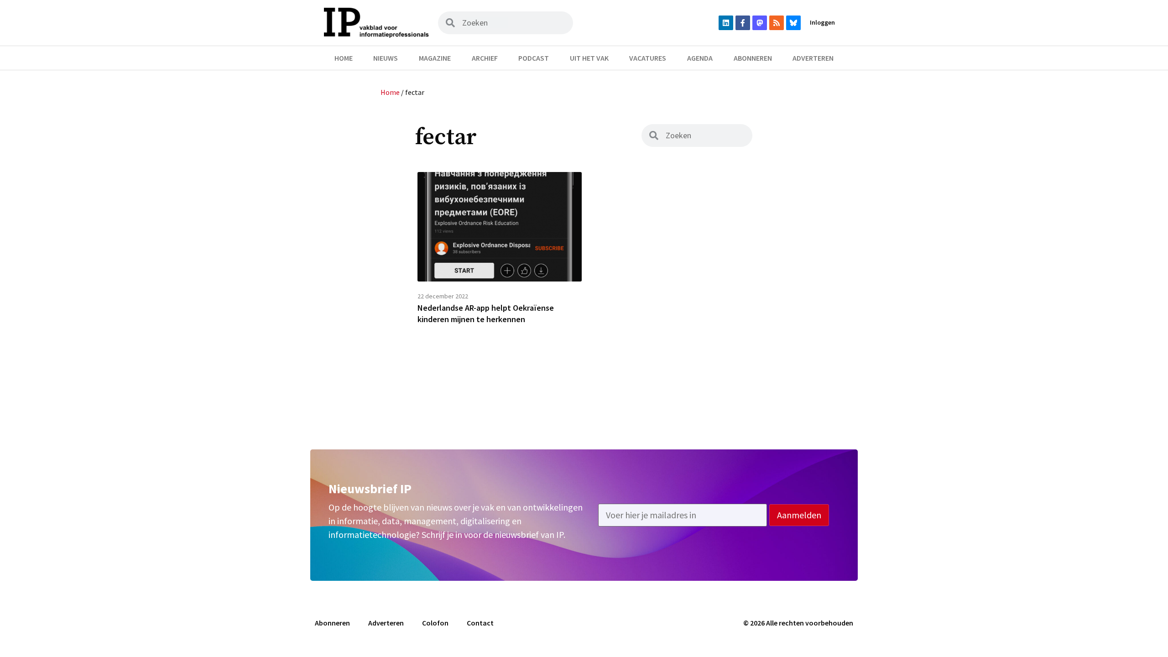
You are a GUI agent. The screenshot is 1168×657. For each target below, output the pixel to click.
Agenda (700, 58)
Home (343, 58)
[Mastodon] (759, 23)
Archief (485, 58)
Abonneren (753, 58)
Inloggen (822, 22)
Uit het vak (589, 58)
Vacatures (647, 58)
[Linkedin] (726, 23)
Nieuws (385, 58)
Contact (480, 622)
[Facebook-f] (742, 23)
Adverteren (813, 58)
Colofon (435, 622)
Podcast (533, 58)
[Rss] (776, 23)
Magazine (435, 58)
